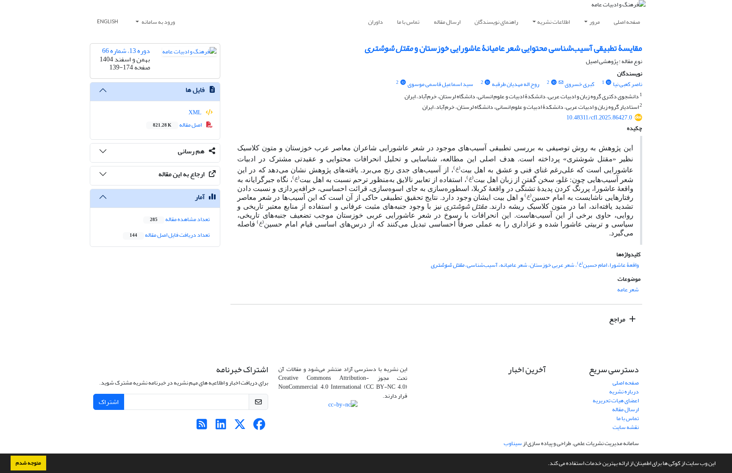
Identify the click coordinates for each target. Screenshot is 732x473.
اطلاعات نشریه (553, 22)
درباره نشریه (624, 391)
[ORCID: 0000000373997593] (608, 82)
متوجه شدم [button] (28, 463)
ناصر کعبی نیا (627, 84)
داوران (375, 22)
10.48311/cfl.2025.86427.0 (599, 117)
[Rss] (202, 426)
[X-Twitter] (240, 426)
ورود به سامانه (158, 22)
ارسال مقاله (447, 22)
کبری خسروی (579, 84)
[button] (545, 464)
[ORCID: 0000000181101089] (553, 82)
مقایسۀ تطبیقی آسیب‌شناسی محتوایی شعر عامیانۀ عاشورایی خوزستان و (503, 48)
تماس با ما (408, 22)
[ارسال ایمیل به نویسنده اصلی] (560, 82)
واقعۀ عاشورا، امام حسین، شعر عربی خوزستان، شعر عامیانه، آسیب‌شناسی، (535, 265)
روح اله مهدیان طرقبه (515, 84)
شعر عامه (628, 289)
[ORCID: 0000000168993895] (402, 82)
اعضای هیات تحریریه (616, 400)
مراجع (618, 319)
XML (195, 112)
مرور (594, 22)
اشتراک (109, 402)
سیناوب (513, 443)
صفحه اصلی (627, 22)
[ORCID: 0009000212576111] (487, 82)
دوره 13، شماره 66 (126, 50)
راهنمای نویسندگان (496, 22)
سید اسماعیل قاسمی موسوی (440, 84)
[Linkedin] (221, 426)
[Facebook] (259, 426)
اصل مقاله (177, 124)
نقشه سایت (626, 427)
